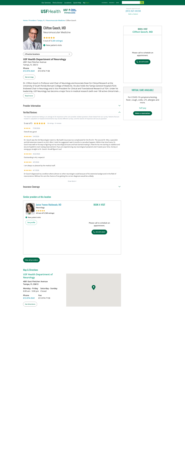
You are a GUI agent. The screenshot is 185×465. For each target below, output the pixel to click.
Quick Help (77, 3)
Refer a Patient (133, 14)
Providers (32, 20)
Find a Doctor (57, 3)
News (117, 2)
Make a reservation (142, 113)
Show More (71, 181)
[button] (47, 54)
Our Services (46, 3)
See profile (31, 222)
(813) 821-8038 (133, 11)
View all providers (31, 260)
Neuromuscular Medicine (55, 20)
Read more (29, 96)
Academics (105, 2)
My (86, 3)
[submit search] (142, 2)
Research (111, 2)
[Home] (58, 11)
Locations (67, 3)
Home (25, 20)
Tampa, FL (41, 20)
